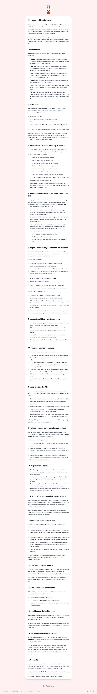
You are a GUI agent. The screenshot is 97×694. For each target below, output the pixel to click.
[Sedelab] (15, 691)
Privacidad (37, 691)
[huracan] (48, 10)
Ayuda (21, 691)
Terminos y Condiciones (29, 691)
